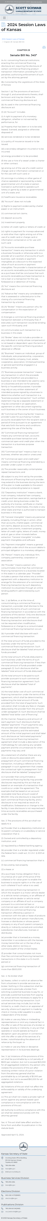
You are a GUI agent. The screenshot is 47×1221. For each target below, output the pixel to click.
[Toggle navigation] (4, 18)
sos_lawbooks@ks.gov (13, 1211)
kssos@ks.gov (10, 1169)
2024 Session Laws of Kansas (13, 39)
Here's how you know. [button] (36, 1)
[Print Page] (44, 47)
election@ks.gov (11, 1198)
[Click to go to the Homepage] (23, 9)
